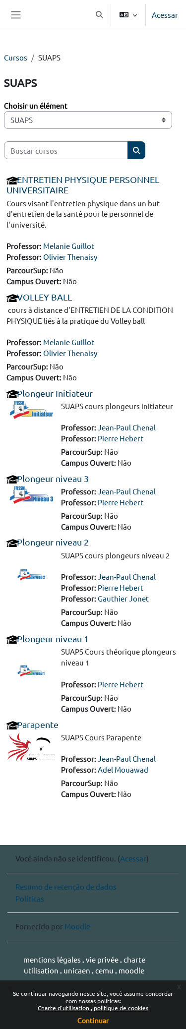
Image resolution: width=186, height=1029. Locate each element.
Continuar (93, 1020)
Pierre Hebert (120, 438)
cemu (105, 970)
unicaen (77, 970)
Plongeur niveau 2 (53, 542)
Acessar (165, 14)
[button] (99, 15)
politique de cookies (121, 1008)
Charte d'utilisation (64, 1008)
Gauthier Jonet (123, 598)
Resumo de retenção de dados (66, 886)
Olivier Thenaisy (70, 256)
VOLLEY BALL (44, 297)
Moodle (77, 926)
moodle (131, 970)
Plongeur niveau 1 (53, 638)
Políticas (29, 898)
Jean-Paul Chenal (127, 427)
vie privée (103, 959)
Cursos (15, 57)
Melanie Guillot (68, 245)
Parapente (38, 724)
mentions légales (52, 959)
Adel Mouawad (123, 769)
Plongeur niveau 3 (53, 478)
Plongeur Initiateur (55, 393)
